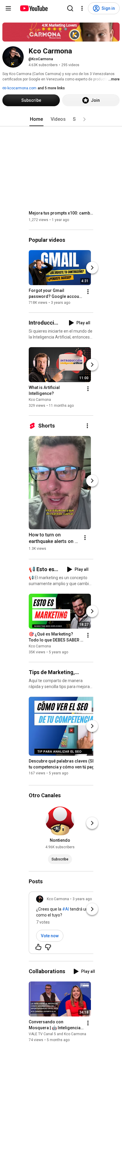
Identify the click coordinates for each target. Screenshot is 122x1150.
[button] (84, 119)
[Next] (92, 268)
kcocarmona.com (21, 88)
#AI (65, 909)
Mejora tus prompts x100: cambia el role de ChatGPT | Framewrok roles (61, 213)
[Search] (70, 8)
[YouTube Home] (33, 8)
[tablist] (61, 119)
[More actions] (88, 292)
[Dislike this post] (48, 947)
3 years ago (82, 899)
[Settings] (82, 8)
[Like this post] (38, 947)
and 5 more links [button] (51, 88)
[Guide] (8, 8)
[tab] (36, 119)
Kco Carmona (40, 400)
